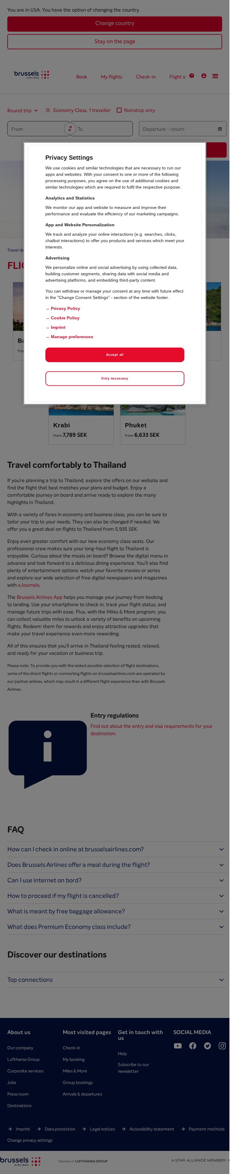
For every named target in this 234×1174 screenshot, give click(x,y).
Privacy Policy (65, 308)
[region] (114, 273)
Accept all (115, 354)
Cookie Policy (65, 317)
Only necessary (114, 378)
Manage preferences (72, 336)
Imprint (58, 327)
